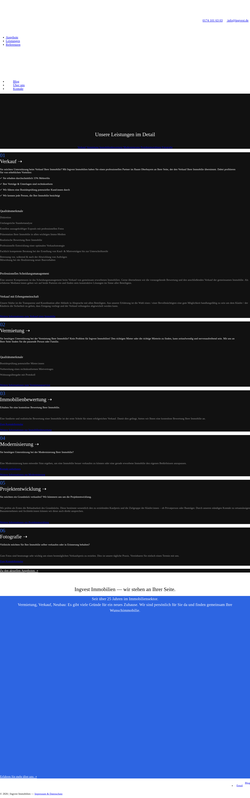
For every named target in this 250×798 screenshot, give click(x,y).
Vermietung (93, 147)
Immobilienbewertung (111, 147)
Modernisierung (131, 147)
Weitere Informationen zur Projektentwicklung (24, 522)
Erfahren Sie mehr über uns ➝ (18, 776)
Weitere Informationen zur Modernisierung (22, 474)
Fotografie (167, 147)
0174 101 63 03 (213, 20)
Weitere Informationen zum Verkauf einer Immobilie (27, 316)
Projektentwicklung (151, 147)
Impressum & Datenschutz (48, 793)
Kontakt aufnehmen (10, 468)
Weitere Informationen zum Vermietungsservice (25, 385)
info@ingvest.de (238, 20)
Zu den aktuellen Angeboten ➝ (19, 570)
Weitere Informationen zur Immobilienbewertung (26, 429)
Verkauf (82, 147)
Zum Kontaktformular (11, 424)
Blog (247, 783)
